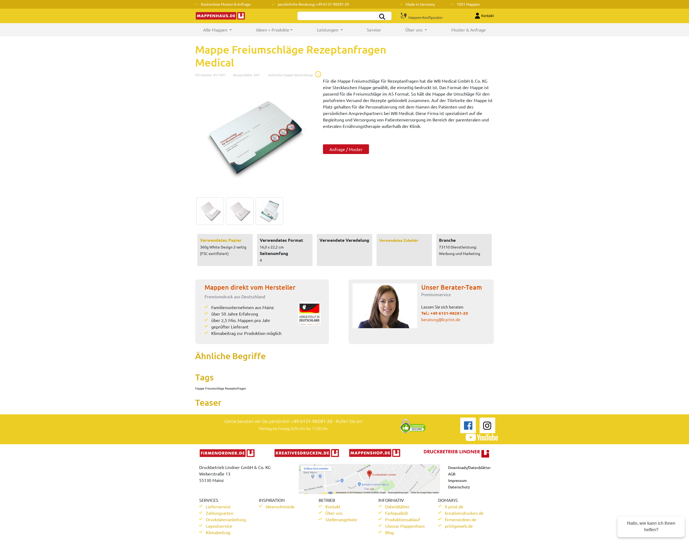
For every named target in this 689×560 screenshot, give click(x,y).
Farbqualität (396, 513)
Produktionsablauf (402, 519)
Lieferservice (218, 506)
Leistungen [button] (328, 29)
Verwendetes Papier (221, 240)
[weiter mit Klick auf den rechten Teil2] (238, 211)
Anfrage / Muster (346, 149)
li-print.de (454, 506)
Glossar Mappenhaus (405, 525)
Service (374, 29)
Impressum (457, 480)
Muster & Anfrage (468, 29)
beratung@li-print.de (440, 319)
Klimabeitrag (218, 532)
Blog (389, 532)
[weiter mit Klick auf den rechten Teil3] (268, 211)
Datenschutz (459, 486)
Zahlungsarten (219, 513)
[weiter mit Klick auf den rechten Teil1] (255, 137)
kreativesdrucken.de (464, 513)
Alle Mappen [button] (223, 29)
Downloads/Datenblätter (469, 467)
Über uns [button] (414, 29)
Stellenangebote (341, 519)
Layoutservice (219, 525)
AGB (451, 473)
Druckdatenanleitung (226, 519)
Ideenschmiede (280, 506)
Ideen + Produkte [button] (272, 29)
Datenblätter (397, 506)
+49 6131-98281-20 (449, 313)
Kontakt (332, 506)
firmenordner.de (460, 519)
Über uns (334, 513)
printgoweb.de (459, 525)
